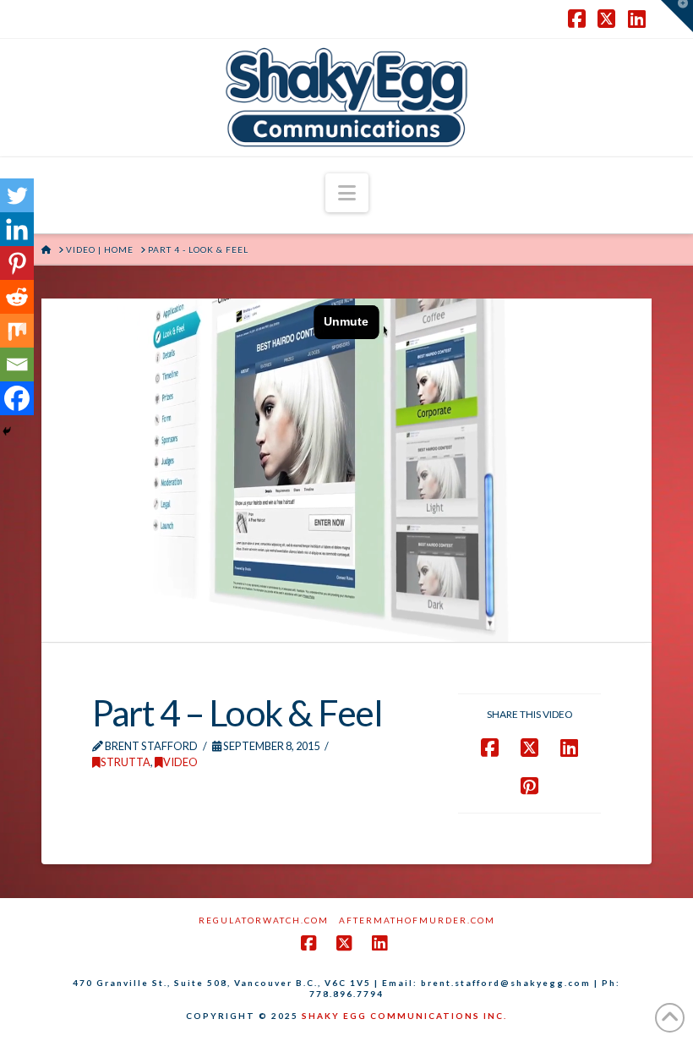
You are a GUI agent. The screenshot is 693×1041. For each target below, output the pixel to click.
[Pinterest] (17, 263)
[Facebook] (17, 398)
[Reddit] (17, 297)
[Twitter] (17, 195)
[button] (346, 192)
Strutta (125, 762)
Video (180, 762)
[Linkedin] (17, 229)
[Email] (17, 364)
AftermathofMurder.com (417, 920)
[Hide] (7, 431)
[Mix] (17, 331)
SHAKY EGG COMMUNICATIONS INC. (404, 1016)
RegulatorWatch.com (264, 920)
